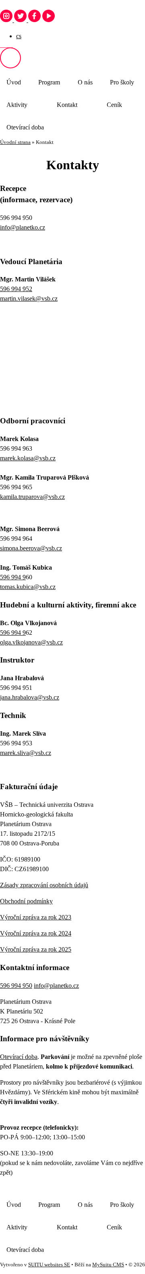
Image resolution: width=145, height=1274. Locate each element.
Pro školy (122, 82)
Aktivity (16, 104)
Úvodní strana (15, 142)
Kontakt (67, 104)
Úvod (13, 82)
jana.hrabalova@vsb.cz (29, 697)
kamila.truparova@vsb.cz (32, 496)
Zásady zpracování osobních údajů (44, 885)
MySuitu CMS (108, 1265)
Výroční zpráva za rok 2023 (35, 917)
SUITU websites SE (49, 1265)
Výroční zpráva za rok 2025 (35, 949)
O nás (85, 82)
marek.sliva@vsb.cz (25, 752)
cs (18, 36)
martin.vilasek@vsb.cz (29, 298)
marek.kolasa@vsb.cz (28, 458)
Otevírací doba (25, 127)
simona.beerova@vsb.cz (31, 548)
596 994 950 (16, 985)
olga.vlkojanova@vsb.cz (31, 642)
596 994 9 (13, 577)
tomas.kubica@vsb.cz (28, 586)
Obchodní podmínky (26, 901)
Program (49, 82)
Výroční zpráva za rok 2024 (35, 933)
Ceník (114, 104)
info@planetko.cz (22, 227)
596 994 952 (16, 288)
